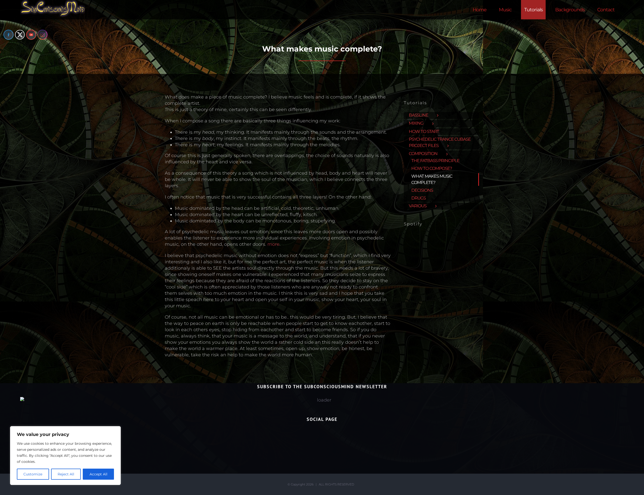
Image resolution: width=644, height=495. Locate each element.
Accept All (98, 474)
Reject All (66, 474)
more (273, 244)
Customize (32, 474)
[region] (65, 455)
